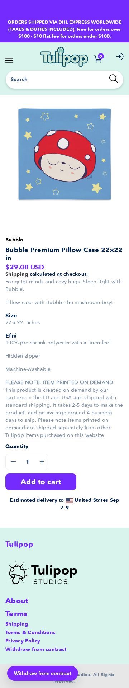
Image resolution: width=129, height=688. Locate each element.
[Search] (113, 79)
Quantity (17, 446)
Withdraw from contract (36, 649)
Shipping (16, 274)
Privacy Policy (22, 640)
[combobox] (64, 80)
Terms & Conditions (30, 632)
